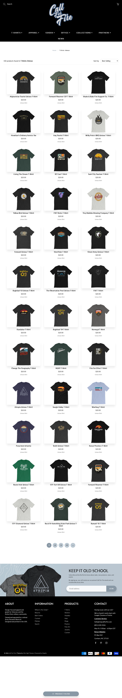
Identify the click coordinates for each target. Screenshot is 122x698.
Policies (37, 621)
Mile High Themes (28, 653)
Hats (66, 618)
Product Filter (62, 694)
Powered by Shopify (41, 653)
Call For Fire (12, 653)
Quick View (24, 82)
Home (54, 50)
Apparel (33, 32)
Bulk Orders (39, 615)
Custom (37, 618)
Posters (67, 624)
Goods (50, 32)
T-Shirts (16, 32)
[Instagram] (106, 643)
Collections (83, 32)
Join (111, 589)
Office (65, 32)
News (61, 38)
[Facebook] (96, 643)
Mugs (66, 621)
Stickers (67, 613)
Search (37, 624)
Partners (104, 32)
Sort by (96, 61)
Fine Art (67, 627)
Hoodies (67, 615)
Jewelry (67, 630)
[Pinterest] (101, 643)
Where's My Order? (41, 610)
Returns (37, 613)
